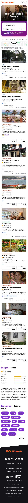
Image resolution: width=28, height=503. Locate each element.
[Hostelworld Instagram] (12, 459)
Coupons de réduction (11, 490)
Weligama (15, 425)
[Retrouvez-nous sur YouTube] (16, 459)
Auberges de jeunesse (14, 468)
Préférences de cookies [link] (14, 496)
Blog (6, 468)
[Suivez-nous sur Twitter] (9, 459)
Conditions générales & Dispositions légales (14, 487)
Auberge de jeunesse (7, 124)
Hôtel (4, 64)
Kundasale (5, 417)
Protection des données (14, 484)
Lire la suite (21, 48)
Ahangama (5, 425)
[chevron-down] (13, 372)
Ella (14, 421)
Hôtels (21, 468)
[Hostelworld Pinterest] (19, 459)
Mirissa (5, 429)
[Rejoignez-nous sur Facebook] (6, 459)
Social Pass (18, 471)
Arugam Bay (15, 417)
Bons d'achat (19, 490)
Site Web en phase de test (11, 493)
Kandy (13, 413)
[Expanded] (2, 39)
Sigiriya (21, 421)
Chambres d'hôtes (6, 222)
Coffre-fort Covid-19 (12, 295)
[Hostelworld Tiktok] (22, 459)
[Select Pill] (22, 2)
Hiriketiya (12, 434)
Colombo (5, 413)
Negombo (13, 429)
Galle (21, 429)
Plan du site (20, 493)
